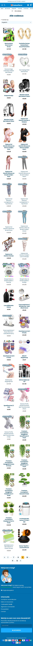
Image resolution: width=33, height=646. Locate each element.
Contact (3, 611)
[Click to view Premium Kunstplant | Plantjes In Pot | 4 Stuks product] (9, 509)
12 (17, 561)
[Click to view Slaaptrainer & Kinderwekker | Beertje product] (9, 270)
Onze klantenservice (7, 587)
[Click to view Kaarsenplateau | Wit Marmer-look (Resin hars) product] (24, 296)
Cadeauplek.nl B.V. (22, 638)
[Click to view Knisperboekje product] (9, 86)
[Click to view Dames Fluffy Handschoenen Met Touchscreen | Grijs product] (9, 422)
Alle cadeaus (18, 11)
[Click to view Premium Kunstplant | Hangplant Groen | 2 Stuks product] (9, 451)
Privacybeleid (4, 609)
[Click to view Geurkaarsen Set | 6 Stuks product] (24, 321)
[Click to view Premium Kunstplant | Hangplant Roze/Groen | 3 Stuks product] (24, 422)
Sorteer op (4, 20)
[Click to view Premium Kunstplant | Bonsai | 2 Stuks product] (24, 480)
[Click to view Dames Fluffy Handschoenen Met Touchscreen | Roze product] (24, 395)
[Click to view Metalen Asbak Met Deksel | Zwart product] (24, 86)
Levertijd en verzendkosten (8, 599)
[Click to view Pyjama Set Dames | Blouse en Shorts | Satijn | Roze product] (9, 135)
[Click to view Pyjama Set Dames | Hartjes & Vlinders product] (24, 110)
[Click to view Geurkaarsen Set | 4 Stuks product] (9, 347)
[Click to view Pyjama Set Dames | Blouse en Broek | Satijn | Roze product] (9, 163)
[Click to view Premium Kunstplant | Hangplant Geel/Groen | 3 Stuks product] (9, 480)
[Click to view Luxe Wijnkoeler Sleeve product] (9, 296)
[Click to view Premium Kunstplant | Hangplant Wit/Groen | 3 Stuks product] (24, 451)
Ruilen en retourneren (7, 602)
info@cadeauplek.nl (7, 590)
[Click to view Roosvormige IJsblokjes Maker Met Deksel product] (9, 60)
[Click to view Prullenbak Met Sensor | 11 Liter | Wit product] (24, 509)
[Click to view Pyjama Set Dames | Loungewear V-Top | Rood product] (24, 190)
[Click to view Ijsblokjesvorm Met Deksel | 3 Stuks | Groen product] (9, 536)
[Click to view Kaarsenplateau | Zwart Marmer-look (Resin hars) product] (9, 321)
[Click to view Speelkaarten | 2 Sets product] (9, 395)
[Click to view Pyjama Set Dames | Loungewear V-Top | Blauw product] (9, 190)
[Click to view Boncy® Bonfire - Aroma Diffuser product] (24, 536)
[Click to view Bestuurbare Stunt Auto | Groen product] (9, 34)
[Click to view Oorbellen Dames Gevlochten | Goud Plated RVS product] (24, 34)
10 (27, 557)
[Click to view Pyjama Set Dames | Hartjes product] (9, 244)
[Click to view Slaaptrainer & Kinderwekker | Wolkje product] (24, 270)
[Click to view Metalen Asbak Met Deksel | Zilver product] (9, 110)
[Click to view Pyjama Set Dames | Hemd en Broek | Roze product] (9, 217)
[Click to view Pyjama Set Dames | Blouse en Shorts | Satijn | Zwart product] (24, 135)
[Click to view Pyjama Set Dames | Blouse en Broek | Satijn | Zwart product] (24, 163)
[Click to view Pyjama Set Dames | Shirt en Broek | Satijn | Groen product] (24, 217)
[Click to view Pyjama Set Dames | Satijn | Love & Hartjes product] (24, 244)
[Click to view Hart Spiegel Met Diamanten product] (24, 60)
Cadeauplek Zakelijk (6, 604)
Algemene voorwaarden (8, 606)
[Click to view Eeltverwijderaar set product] (24, 371)
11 (12, 561)
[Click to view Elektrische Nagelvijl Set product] (9, 371)
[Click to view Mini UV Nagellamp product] (24, 347)
